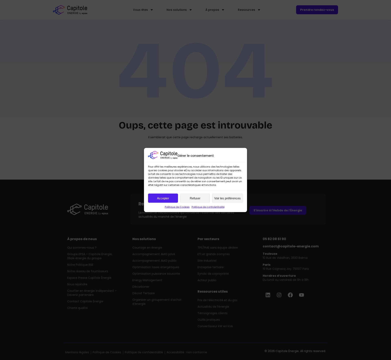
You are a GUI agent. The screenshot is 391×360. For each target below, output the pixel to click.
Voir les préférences (227, 198)
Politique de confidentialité (208, 207)
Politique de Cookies (177, 207)
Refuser (195, 198)
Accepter (163, 198)
